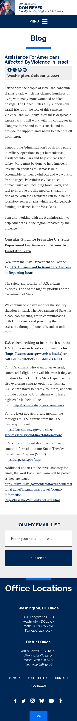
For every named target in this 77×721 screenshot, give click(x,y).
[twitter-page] (23, 700)
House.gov (39, 685)
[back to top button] (38, 716)
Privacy (14, 678)
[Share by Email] (25, 70)
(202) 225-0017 (41, 630)
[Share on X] (15, 70)
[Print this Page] (20, 70)
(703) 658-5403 (43, 660)
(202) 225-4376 (43, 626)
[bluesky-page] (41, 700)
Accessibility (38, 678)
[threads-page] (61, 700)
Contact (61, 678)
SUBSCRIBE (38, 558)
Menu (40, 23)
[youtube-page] (51, 700)
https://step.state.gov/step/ (23, 459)
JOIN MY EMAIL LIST (38, 524)
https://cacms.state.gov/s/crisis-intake (33, 354)
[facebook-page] (15, 700)
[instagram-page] (32, 700)
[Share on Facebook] (9, 70)
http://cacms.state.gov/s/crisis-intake (38, 405)
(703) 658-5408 (42, 664)
